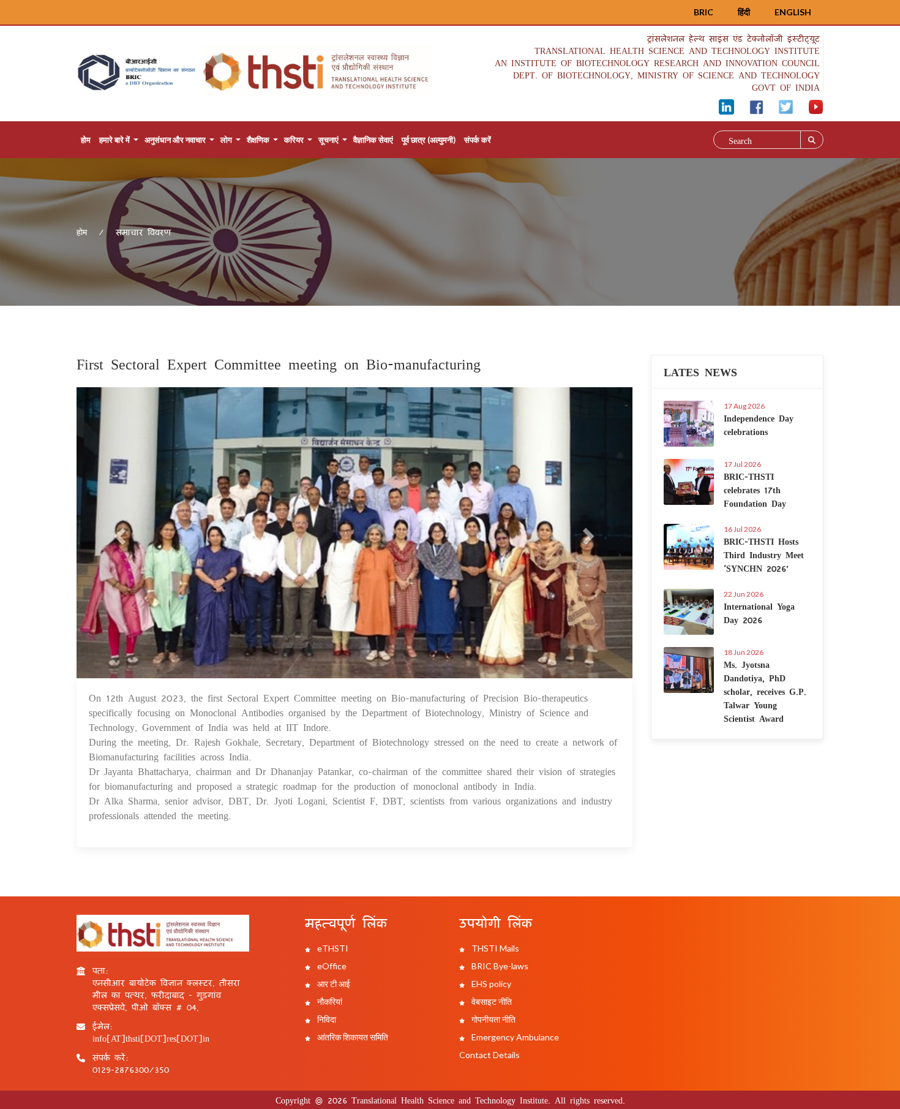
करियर (294, 140)
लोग (226, 140)
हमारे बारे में (114, 140)
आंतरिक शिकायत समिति (351, 1037)
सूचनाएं (328, 140)
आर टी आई (332, 983)
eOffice (331, 966)
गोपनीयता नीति (493, 1019)
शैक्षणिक (258, 140)
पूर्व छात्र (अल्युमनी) (429, 140)
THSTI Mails (494, 948)
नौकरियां (328, 1001)
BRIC (703, 12)
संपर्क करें (477, 140)
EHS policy (490, 983)
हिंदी (744, 12)
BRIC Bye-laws (499, 966)
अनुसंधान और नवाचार (175, 140)
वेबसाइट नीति (491, 1001)
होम (86, 140)
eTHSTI (331, 948)
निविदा (325, 1019)
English (792, 12)
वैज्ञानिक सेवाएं (373, 140)
